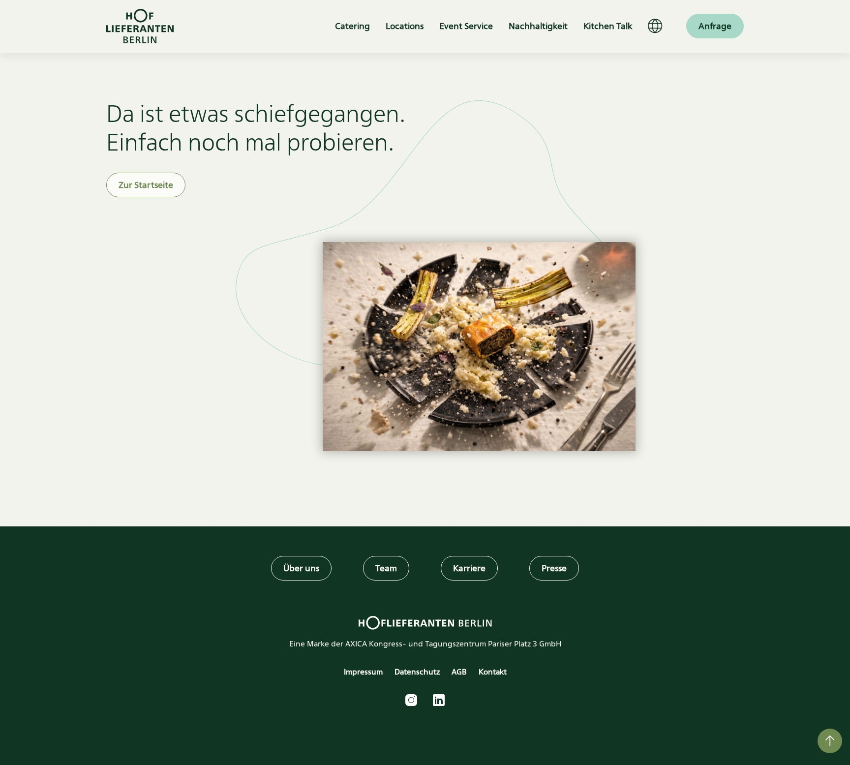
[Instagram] (411, 700)
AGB (459, 671)
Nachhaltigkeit (538, 26)
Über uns (301, 568)
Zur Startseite (146, 185)
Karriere (469, 568)
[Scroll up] (830, 741)
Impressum (363, 671)
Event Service (466, 26)
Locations (405, 26)
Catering (352, 26)
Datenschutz (417, 671)
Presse (554, 568)
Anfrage (714, 26)
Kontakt (493, 671)
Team (386, 568)
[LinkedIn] (439, 700)
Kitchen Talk (607, 26)
